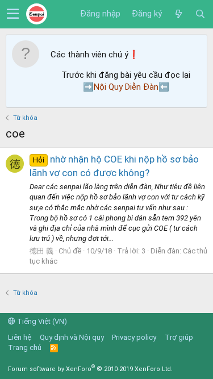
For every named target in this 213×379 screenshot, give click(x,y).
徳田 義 (41, 251)
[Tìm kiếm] (200, 14)
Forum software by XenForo (90, 369)
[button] (12, 14)
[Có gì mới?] (178, 14)
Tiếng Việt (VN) (41, 321)
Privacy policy (134, 337)
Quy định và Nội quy (72, 337)
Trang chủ (24, 347)
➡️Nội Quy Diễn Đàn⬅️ (126, 87)
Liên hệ (19, 337)
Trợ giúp (179, 337)
